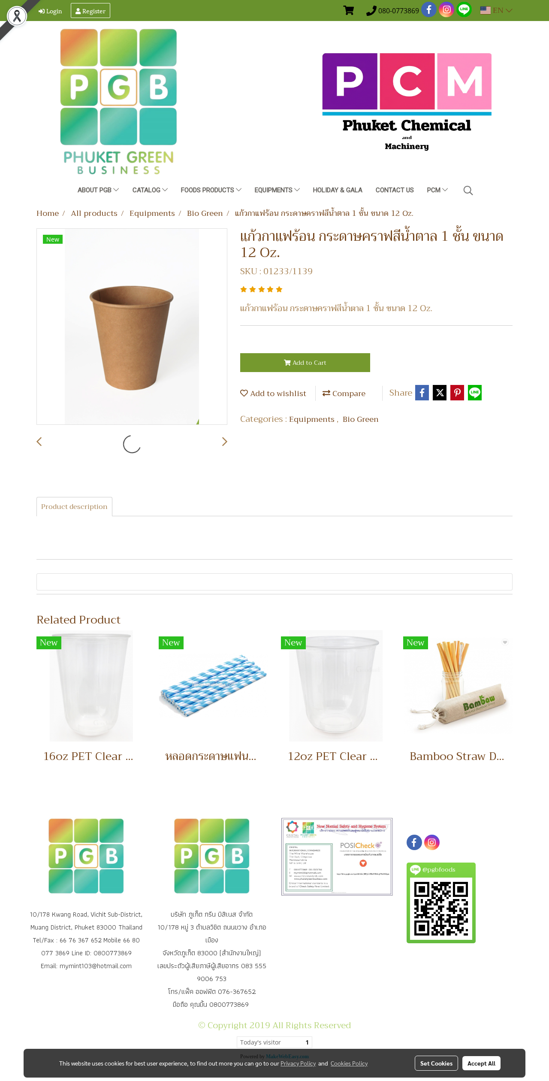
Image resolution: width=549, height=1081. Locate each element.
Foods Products (208, 190)
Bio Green (361, 419)
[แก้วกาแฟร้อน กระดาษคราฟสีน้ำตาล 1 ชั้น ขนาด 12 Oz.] (132, 327)
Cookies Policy (349, 1063)
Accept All (481, 1063)
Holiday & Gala (337, 190)
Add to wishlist (277, 393)
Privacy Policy (298, 1063)
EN (498, 10)
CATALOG (147, 190)
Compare (347, 393)
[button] (468, 190)
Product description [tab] (74, 507)
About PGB (95, 190)
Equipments (274, 190)
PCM (434, 190)
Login (53, 10)
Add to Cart (308, 362)
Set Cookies (436, 1063)
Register (93, 10)
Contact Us (395, 190)
